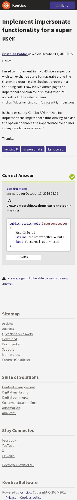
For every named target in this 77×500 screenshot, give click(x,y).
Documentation (13, 344)
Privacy (11, 497)
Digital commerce (15, 397)
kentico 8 (11, 149)
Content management (18, 387)
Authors (8, 328)
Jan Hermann (16, 188)
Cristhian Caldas (15, 54)
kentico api (56, 149)
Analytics (9, 413)
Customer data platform (20, 402)
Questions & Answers (17, 334)
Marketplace (11, 354)
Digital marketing (15, 392)
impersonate (32, 149)
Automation (11, 408)
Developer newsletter (18, 465)
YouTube (8, 445)
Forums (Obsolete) (16, 359)
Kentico (25, 492)
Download (9, 339)
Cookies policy (30, 497)
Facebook (9, 440)
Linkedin (8, 456)
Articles (7, 323)
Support (8, 349)
